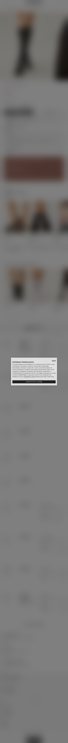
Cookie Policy (22, 375)
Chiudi (54, 360)
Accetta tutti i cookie (34, 382)
